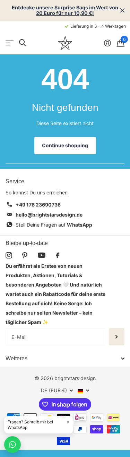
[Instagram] (9, 255)
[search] (22, 43)
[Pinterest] (24, 255)
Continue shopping (65, 145)
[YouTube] (41, 255)
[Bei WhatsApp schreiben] (12, 444)
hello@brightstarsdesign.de (49, 215)
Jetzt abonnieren (116, 336)
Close (122, 10)
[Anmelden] (107, 43)
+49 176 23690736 (38, 205)
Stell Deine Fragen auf (54, 225)
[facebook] (57, 255)
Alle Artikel (10, 43)
